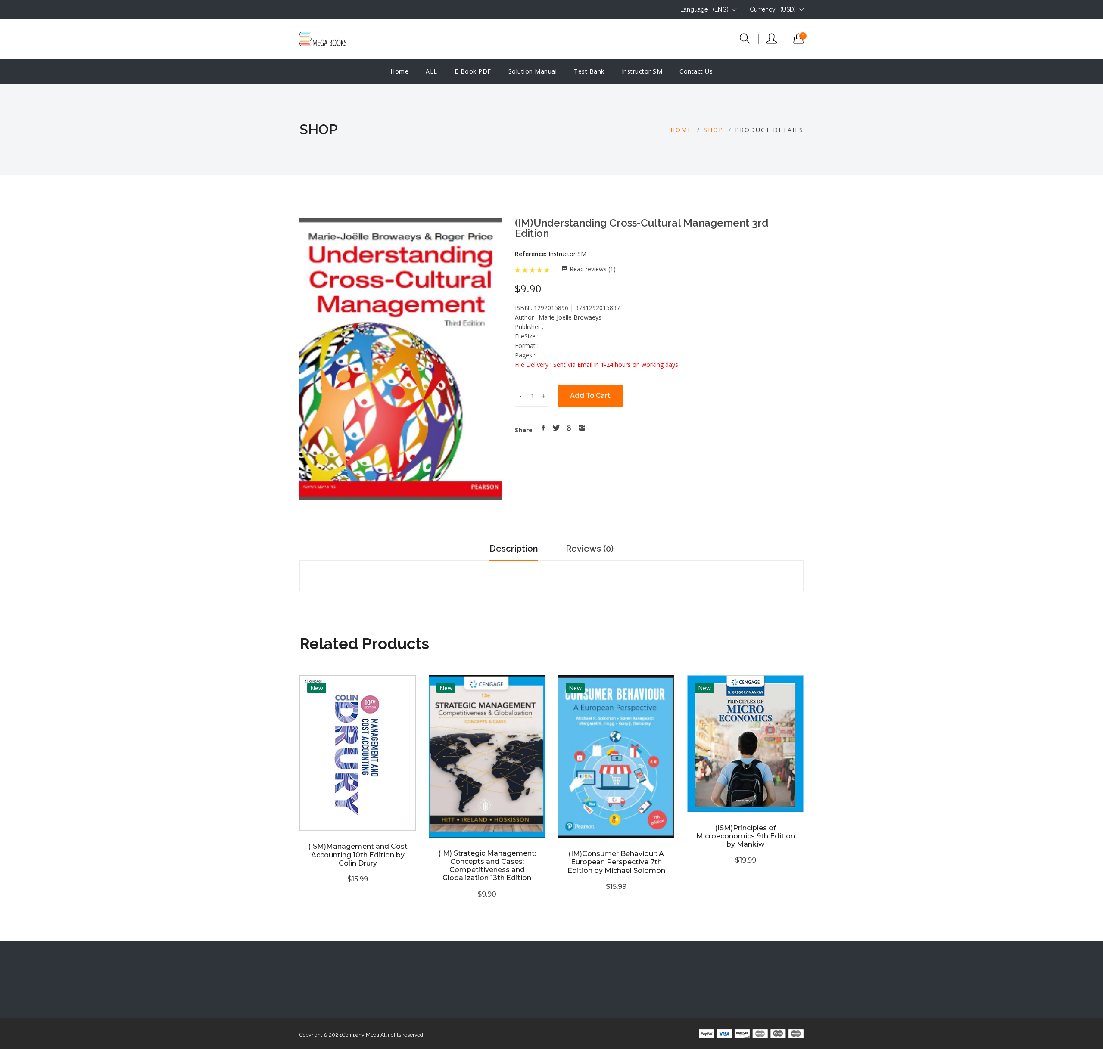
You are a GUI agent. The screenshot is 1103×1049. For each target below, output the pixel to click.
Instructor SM (642, 71)
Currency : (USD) (773, 9)
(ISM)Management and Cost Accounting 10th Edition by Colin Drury (358, 854)
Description (513, 548)
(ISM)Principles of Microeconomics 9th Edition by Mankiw (745, 836)
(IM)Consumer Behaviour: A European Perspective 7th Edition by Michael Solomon (616, 862)
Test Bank (589, 71)
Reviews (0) (590, 548)
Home (399, 71)
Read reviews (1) (593, 269)
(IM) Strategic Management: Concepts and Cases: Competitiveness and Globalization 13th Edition (487, 865)
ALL (431, 71)
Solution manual (532, 71)
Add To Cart (590, 395)
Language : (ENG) (704, 9)
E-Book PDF (473, 71)
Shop (713, 130)
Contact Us (696, 71)
